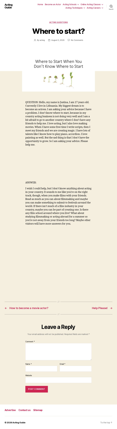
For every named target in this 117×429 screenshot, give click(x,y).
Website (28, 375)
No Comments (77, 40)
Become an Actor (53, 4)
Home (40, 4)
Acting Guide (8, 6)
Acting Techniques (74, 8)
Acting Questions (58, 22)
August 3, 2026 (57, 40)
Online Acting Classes (91, 4)
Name (28, 364)
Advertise (10, 410)
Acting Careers (94, 8)
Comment (30, 342)
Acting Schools (69, 4)
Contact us (25, 410)
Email (62, 364)
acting (42, 40)
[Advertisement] (58, 165)
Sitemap (38, 410)
